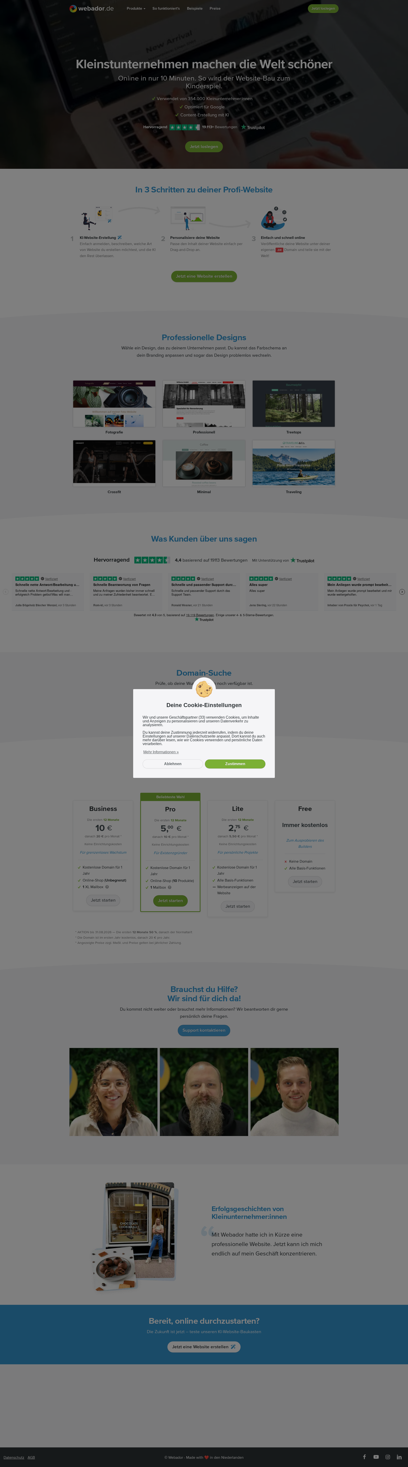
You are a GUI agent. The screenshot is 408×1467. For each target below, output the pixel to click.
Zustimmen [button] (235, 764)
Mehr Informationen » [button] (161, 752)
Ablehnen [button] (173, 764)
